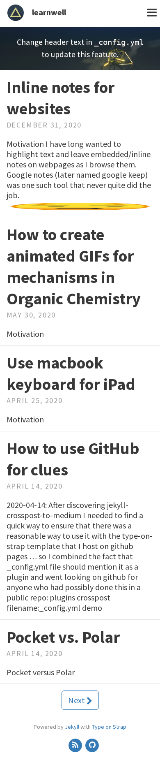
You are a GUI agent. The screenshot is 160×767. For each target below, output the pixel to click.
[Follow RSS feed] (75, 744)
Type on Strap (109, 726)
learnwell (49, 12)
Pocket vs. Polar (63, 637)
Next (77, 700)
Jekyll (72, 726)
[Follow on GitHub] (92, 744)
